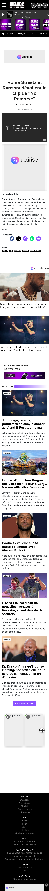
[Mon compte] (45, 5)
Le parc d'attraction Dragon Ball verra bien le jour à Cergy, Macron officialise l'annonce (24, 483)
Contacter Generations (24, 879)
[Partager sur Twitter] (18, 240)
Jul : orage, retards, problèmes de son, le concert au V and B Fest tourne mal (23, 424)
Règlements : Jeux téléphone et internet (24, 859)
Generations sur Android (25, 844)
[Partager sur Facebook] (11, 240)
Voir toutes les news (24, 703)
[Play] (3, 14)
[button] (14, 730)
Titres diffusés (25, 809)
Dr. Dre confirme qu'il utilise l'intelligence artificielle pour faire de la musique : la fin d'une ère (23, 672)
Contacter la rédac (24, 833)
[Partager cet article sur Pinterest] (25, 240)
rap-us (5, 251)
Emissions (24, 800)
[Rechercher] (39, 5)
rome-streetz (35, 251)
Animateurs (24, 803)
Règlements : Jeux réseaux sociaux (24, 853)
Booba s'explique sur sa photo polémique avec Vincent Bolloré (20, 546)
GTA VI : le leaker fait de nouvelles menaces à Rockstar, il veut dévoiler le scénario (22, 608)
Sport (33, 34)
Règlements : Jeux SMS (24, 856)
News (10, 34)
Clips (24, 870)
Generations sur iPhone (24, 841)
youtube (17, 251)
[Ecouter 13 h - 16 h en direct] (24, 375)
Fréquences (24, 812)
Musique (21, 34)
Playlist (24, 806)
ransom (25, 251)
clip (11, 251)
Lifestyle (24, 830)
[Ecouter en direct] (33, 5)
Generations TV (24, 867)
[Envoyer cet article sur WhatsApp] (31, 240)
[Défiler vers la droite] (42, 730)
